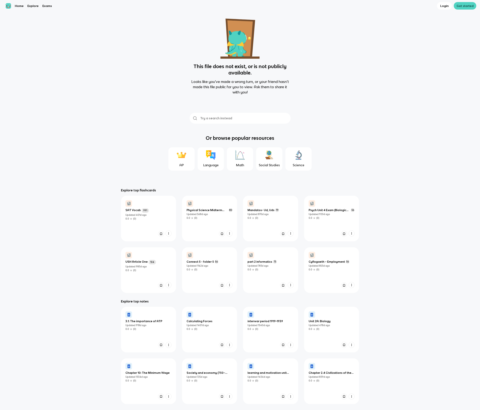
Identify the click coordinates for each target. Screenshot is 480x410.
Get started (465, 6)
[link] (148, 218)
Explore (33, 6)
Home (19, 6)
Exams (47, 6)
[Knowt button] (161, 234)
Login (444, 6)
